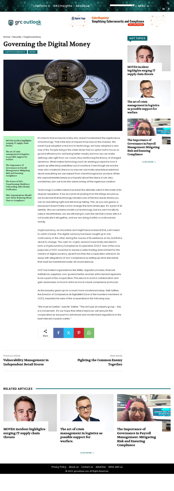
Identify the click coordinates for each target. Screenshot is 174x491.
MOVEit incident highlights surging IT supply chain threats (18, 143)
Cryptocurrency (32, 36)
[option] (117, 22)
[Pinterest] (79, 333)
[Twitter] (169, 8)
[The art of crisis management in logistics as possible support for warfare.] (149, 93)
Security (16, 36)
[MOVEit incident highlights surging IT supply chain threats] (149, 58)
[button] (168, 3)
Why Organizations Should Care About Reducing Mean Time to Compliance (19, 198)
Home (6, 36)
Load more (148, 161)
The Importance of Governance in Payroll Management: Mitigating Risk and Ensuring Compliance (18, 170)
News (33, 52)
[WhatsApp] (89, 333)
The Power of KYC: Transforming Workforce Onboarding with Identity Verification (18, 185)
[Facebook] (58, 333)
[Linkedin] (163, 8)
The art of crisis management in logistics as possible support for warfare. (18, 155)
